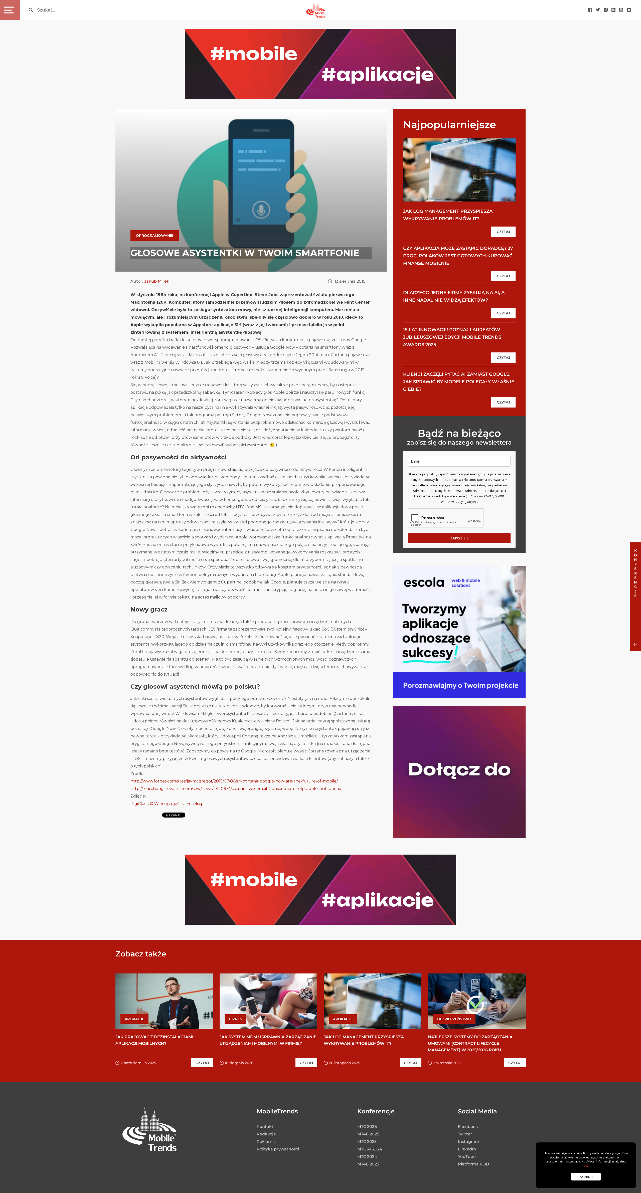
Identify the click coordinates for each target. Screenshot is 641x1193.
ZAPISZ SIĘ (459, 538)
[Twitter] (598, 10)
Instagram (468, 1141)
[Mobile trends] (315, 10)
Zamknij (586, 1177)
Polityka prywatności (278, 1149)
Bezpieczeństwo (454, 1019)
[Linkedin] (613, 10)
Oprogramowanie (154, 235)
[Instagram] (606, 10)
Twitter (465, 1134)
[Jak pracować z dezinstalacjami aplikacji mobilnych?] (164, 1001)
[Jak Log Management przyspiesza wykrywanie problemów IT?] (459, 169)
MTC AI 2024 (369, 1149)
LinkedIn (467, 1149)
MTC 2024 (367, 1156)
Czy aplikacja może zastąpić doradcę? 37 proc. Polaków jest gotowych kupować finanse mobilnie (458, 256)
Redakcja (266, 1134)
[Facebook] (590, 10)
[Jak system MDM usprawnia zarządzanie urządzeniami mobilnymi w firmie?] (268, 1001)
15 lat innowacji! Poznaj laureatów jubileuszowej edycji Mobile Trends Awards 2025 (452, 337)
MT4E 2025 (368, 1134)
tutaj (585, 1165)
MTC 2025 (367, 1141)
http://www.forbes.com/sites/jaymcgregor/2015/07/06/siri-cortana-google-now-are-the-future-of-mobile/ (234, 781)
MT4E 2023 (368, 1164)
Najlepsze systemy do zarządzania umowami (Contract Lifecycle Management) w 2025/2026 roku (470, 1043)
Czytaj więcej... (468, 502)
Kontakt (265, 1126)
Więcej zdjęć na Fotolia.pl (179, 803)
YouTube (467, 1156)
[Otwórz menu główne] (10, 10)
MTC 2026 (367, 1126)
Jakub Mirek (156, 281)
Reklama (266, 1141)
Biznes (235, 1019)
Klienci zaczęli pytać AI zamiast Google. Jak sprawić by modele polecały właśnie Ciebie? (458, 381)
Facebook (468, 1126)
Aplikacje (134, 1019)
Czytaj (503, 232)
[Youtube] (621, 10)
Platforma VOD (473, 1164)
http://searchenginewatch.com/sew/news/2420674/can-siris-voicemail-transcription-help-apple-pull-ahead (236, 788)
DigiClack (139, 803)
